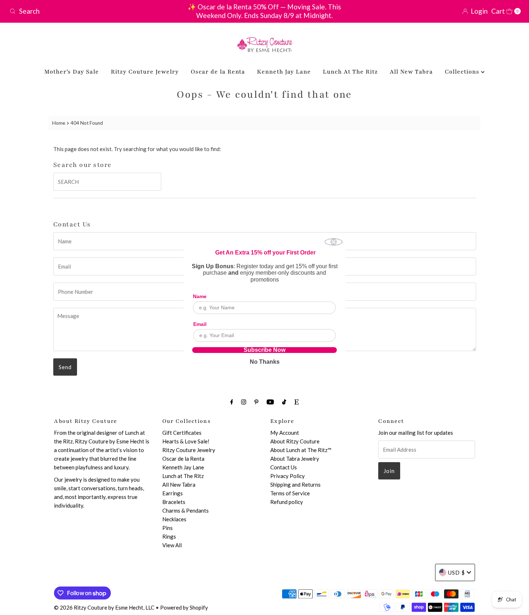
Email (200, 324)
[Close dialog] (334, 241)
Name (200, 296)
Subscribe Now (264, 350)
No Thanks (265, 362)
